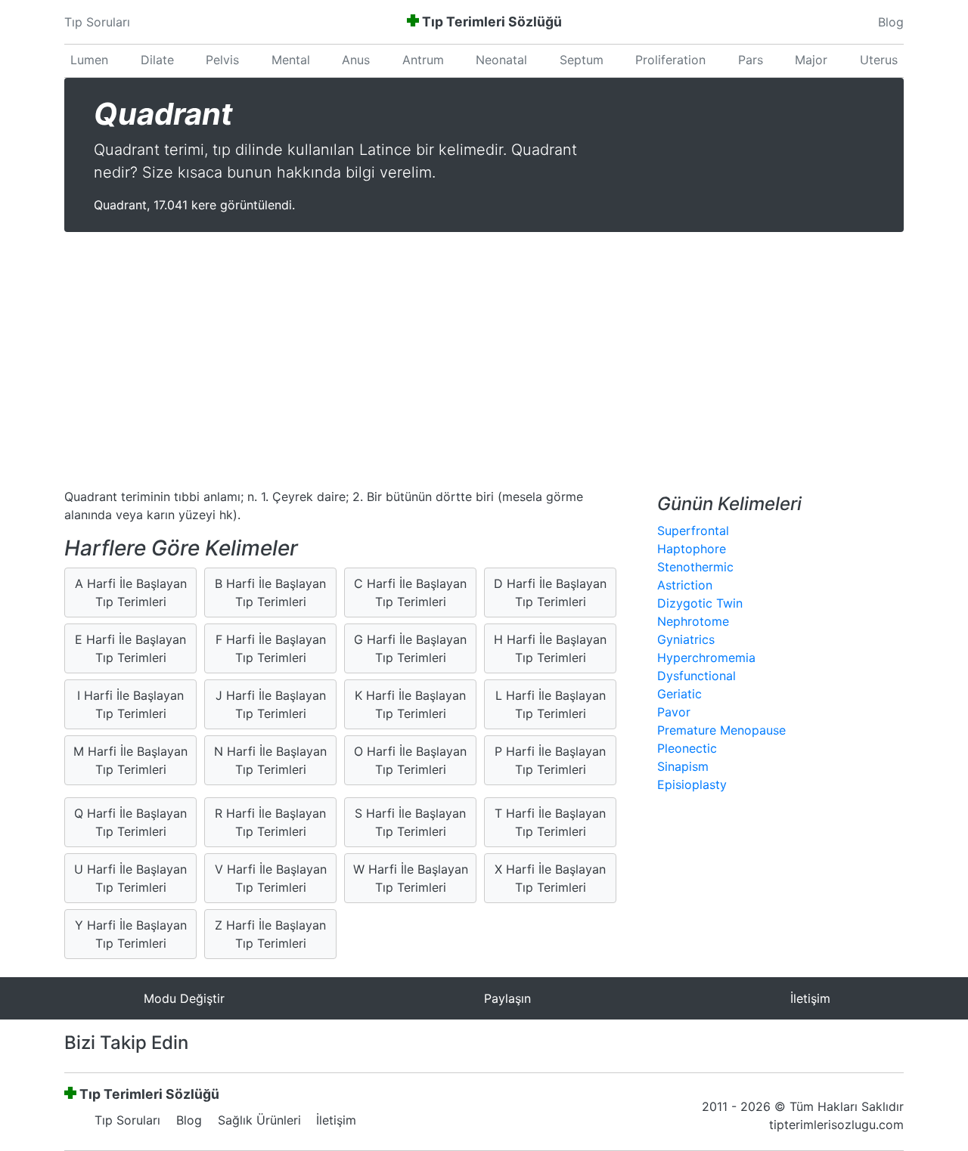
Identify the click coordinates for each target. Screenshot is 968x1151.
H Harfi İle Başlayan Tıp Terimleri (550, 648)
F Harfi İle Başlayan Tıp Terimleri (271, 648)
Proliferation (670, 59)
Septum (581, 59)
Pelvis (222, 59)
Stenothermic (695, 566)
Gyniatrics (686, 639)
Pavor (673, 711)
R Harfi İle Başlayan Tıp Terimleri (270, 822)
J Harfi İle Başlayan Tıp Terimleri (271, 704)
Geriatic (679, 693)
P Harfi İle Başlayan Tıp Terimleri (550, 760)
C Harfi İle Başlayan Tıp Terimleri (410, 592)
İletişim (336, 1120)
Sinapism (683, 766)
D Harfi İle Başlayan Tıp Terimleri (550, 592)
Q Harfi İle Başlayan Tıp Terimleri (130, 822)
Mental (290, 59)
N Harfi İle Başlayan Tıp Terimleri (270, 760)
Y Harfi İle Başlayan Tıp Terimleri (131, 934)
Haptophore (691, 548)
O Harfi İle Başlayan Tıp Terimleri (410, 760)
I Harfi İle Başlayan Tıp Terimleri (130, 704)
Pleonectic (687, 748)
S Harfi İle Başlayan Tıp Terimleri (410, 822)
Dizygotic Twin (700, 603)
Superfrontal (693, 530)
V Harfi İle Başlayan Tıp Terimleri (271, 878)
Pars (750, 59)
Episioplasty (692, 784)
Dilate (157, 59)
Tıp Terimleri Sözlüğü (492, 21)
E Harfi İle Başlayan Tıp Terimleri (130, 648)
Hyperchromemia (706, 657)
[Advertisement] (484, 362)
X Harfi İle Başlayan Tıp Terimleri (550, 878)
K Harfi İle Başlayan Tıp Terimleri (410, 704)
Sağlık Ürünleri (259, 1120)
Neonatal (501, 59)
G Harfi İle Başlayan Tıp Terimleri (410, 648)
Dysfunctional (696, 675)
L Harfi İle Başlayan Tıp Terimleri (550, 704)
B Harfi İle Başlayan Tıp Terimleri (270, 592)
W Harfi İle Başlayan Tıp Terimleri (410, 878)
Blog (891, 21)
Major (811, 59)
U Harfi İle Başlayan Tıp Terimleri (130, 878)
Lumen (89, 59)
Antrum (423, 59)
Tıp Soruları (97, 21)
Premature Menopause (721, 730)
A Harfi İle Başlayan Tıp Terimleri (131, 592)
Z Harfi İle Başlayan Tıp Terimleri (270, 934)
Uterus (879, 59)
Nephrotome (693, 621)
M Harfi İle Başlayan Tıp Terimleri (130, 760)
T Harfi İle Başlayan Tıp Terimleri (550, 822)
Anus (356, 59)
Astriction (684, 585)
